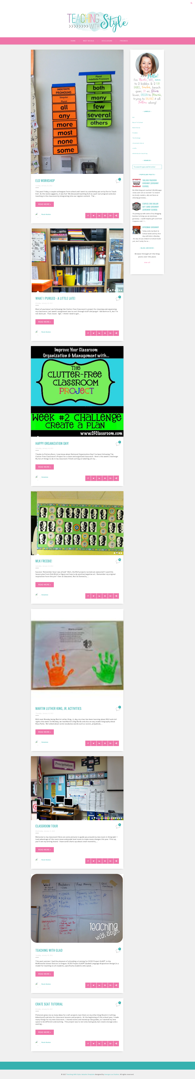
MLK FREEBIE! (43, 561)
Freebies (124, 41)
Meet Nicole (88, 41)
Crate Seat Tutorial (49, 1004)
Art (133, 117)
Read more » (44, 204)
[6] (118, 445)
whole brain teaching (139, 153)
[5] (118, 951)
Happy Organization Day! (52, 443)
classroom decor (138, 143)
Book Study (136, 127)
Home (73, 41)
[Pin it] (105, 215)
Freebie (135, 133)
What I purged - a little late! (55, 298)
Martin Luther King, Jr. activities (58, 708)
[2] (118, 182)
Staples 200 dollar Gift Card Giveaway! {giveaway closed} (150, 206)
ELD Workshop (45, 180)
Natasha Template (88, 1074)
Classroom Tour (46, 826)
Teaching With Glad (48, 950)
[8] (118, 299)
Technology (136, 138)
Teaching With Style (74, 1074)
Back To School (137, 122)
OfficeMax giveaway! (150, 227)
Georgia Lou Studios (111, 1074)
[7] (118, 1005)
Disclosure (107, 41)
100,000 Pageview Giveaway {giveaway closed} (150, 183)
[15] (118, 562)
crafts (134, 148)
